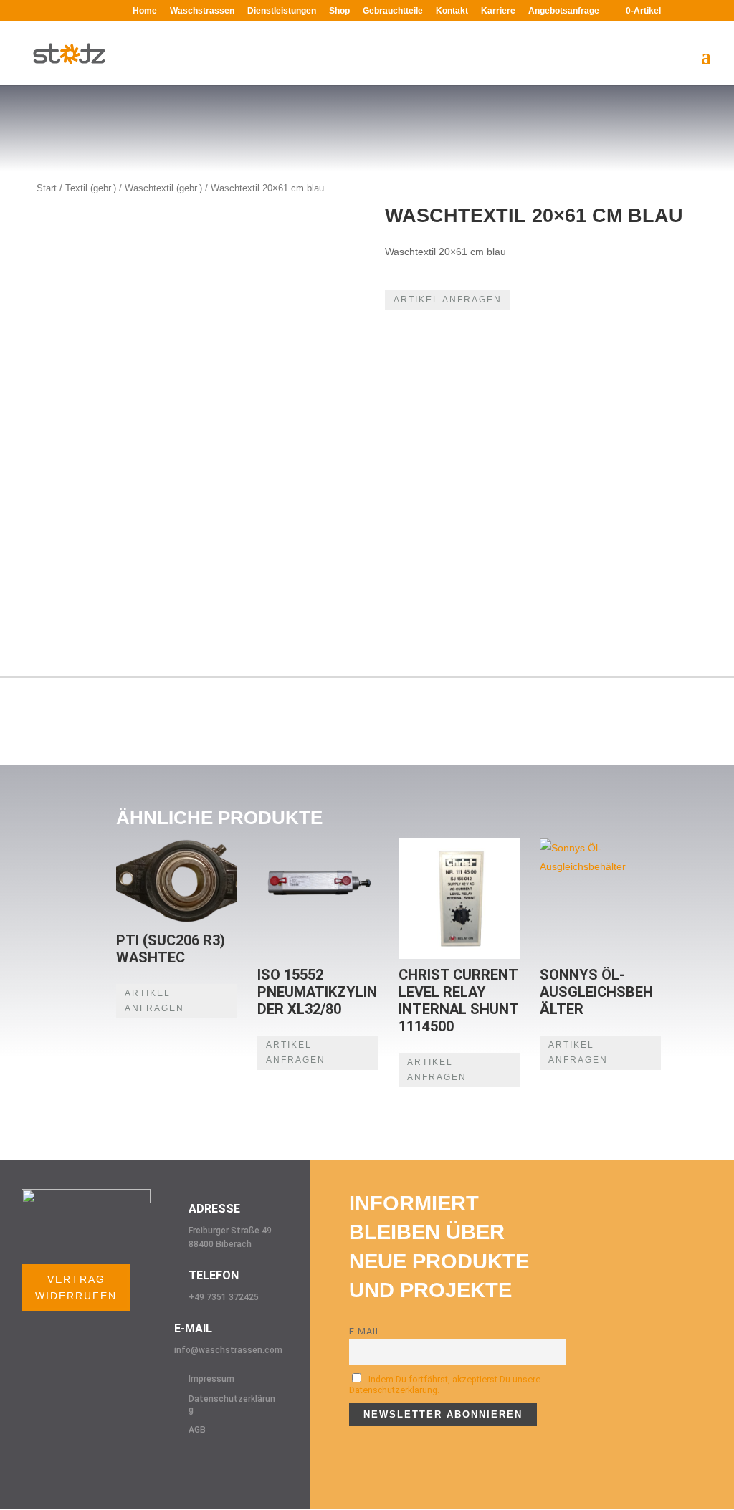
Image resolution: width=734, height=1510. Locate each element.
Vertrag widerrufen (76, 1288)
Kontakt (452, 11)
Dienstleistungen (281, 11)
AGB (197, 1430)
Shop (339, 11)
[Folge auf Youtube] (252, 1463)
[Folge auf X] (223, 1463)
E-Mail (365, 1331)
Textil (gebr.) (90, 188)
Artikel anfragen (448, 300)
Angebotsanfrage (563, 11)
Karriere (498, 11)
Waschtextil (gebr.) (163, 188)
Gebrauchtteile (393, 11)
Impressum (211, 1379)
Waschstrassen (202, 11)
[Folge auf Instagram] (195, 1463)
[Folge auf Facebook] (166, 1463)
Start (47, 188)
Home (145, 11)
